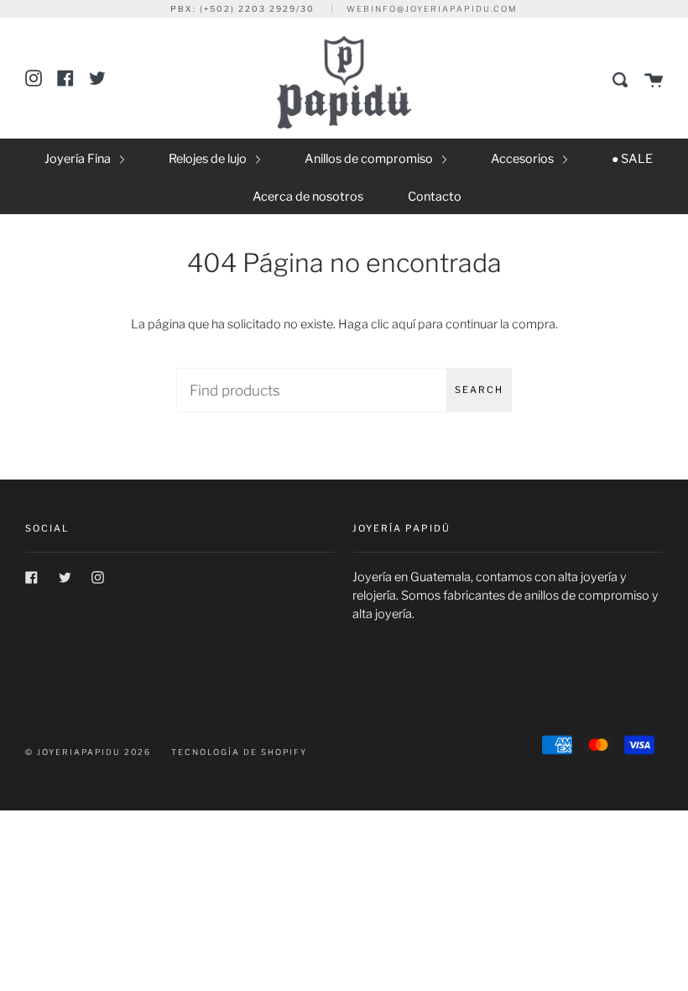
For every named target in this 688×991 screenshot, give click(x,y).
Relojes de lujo (209, 158)
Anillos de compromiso (370, 158)
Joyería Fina (78, 158)
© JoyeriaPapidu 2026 (88, 752)
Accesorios (523, 158)
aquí (403, 324)
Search (479, 390)
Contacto (434, 196)
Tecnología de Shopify (239, 752)
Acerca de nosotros (308, 196)
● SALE (632, 158)
